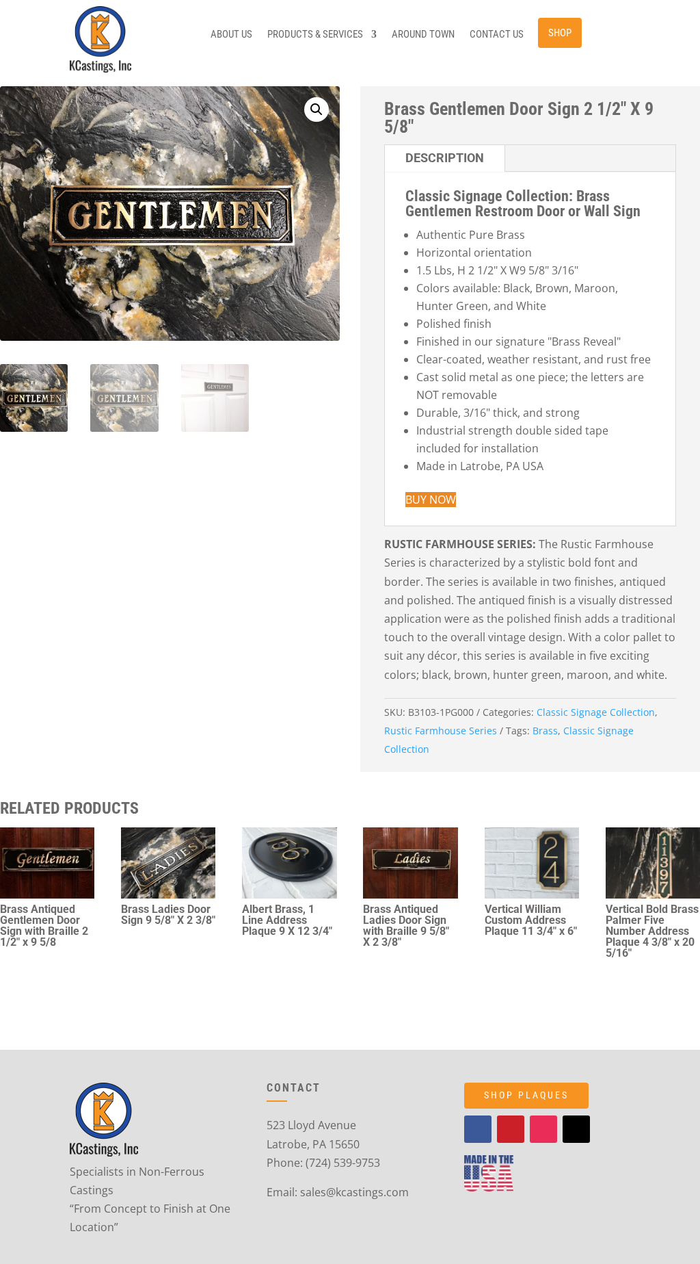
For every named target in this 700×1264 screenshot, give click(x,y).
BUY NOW (430, 499)
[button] (316, 109)
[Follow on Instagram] (543, 1129)
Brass (545, 730)
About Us (231, 34)
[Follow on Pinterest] (510, 1129)
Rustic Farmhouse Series (440, 730)
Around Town (423, 34)
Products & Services (315, 34)
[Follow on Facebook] (478, 1129)
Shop (559, 33)
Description (444, 158)
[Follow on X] (576, 1129)
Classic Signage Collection (596, 712)
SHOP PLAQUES (526, 1094)
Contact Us (497, 34)
